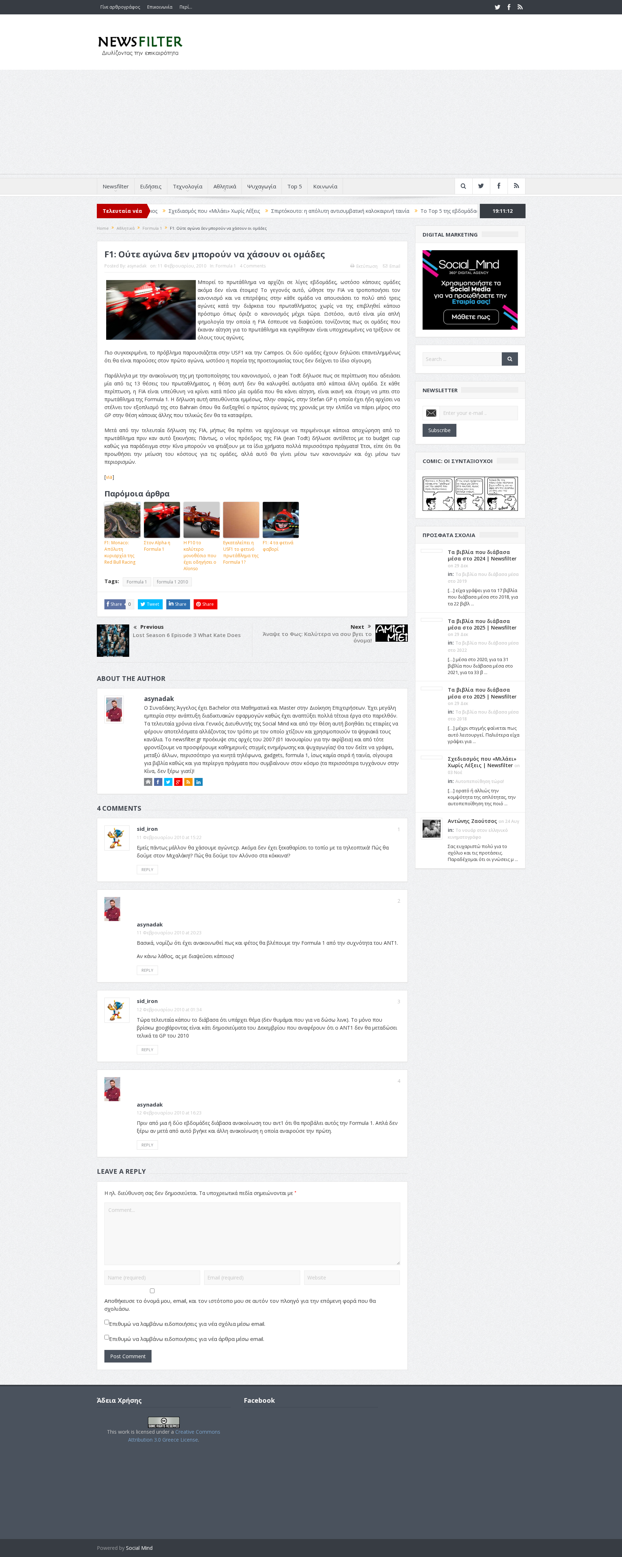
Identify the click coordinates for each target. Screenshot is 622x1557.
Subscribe (439, 430)
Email (394, 266)
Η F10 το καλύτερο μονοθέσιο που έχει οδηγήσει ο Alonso (200, 556)
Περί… (186, 7)
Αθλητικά (224, 186)
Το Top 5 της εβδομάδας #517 (396, 210)
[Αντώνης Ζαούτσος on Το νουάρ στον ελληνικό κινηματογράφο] (432, 828)
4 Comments (253, 266)
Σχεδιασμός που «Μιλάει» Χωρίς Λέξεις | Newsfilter (482, 762)
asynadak (137, 266)
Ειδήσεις (151, 186)
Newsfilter (116, 186)
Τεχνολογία (187, 186)
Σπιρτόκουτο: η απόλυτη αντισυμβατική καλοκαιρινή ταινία (280, 210)
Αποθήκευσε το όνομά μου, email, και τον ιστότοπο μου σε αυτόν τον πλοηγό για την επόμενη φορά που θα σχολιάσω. (240, 1304)
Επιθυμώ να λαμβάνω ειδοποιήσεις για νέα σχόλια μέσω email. (187, 1323)
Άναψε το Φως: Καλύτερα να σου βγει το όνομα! (317, 637)
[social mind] (470, 289)
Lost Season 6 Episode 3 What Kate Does (187, 634)
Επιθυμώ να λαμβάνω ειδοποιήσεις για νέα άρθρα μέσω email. (186, 1338)
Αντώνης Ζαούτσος (472, 821)
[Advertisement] (311, 123)
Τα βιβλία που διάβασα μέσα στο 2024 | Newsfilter (482, 555)
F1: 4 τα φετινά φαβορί (278, 546)
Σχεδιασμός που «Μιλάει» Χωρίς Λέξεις (154, 210)
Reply (147, 869)
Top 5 (294, 186)
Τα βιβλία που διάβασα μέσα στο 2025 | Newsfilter (482, 624)
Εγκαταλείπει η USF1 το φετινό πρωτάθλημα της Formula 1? (240, 552)
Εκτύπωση (367, 266)
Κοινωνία (325, 186)
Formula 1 (226, 266)
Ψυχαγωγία (261, 186)
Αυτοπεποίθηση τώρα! (479, 781)
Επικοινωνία (159, 7)
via (109, 476)
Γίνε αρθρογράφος (120, 7)
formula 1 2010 (172, 582)
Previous (152, 626)
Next (357, 626)
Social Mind (139, 1547)
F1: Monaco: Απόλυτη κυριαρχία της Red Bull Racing (119, 552)
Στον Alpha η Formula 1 (157, 546)
